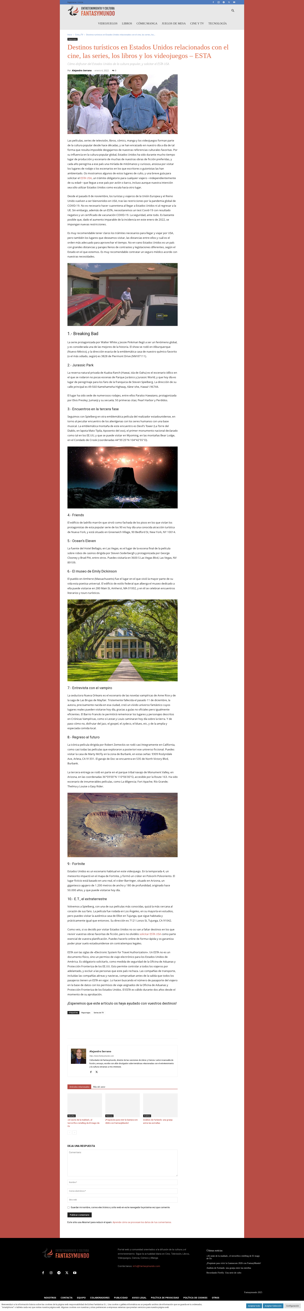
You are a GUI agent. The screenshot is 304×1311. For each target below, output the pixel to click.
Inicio (69, 34)
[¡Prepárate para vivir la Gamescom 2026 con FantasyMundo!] (122, 1105)
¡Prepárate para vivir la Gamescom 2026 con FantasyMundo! (233, 1263)
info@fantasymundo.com (146, 1266)
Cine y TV (197, 23)
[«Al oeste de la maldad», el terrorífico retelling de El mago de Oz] (84, 1105)
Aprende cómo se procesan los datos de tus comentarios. (142, 1222)
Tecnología (217, 23)
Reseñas (71, 1116)
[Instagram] (218, 2)
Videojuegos (107, 23)
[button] (233, 11)
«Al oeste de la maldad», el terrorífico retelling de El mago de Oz (83, 1123)
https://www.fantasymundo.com (101, 1056)
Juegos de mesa (174, 23)
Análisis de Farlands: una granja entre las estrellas (228, 1268)
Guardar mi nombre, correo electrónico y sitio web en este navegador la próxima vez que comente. (120, 1207)
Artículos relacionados (79, 1087)
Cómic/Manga (146, 23)
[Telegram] (223, 2)
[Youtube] (234, 2)
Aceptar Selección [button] (273, 1306)
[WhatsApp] (92, 1032)
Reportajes (72, 39)
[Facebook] (213, 2)
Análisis (147, 1116)
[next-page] (74, 1132)
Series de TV (99, 1012)
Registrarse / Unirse (75, 2)
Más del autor (99, 1087)
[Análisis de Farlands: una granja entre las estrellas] (160, 1105)
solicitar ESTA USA (150, 934)
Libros (127, 23)
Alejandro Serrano (82, 70)
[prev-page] (69, 1132)
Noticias (109, 1116)
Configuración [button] (292, 1306)
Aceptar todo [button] (254, 1306)
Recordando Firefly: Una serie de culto (223, 1273)
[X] (229, 2)
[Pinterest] (85, 1032)
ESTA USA (86, 178)
